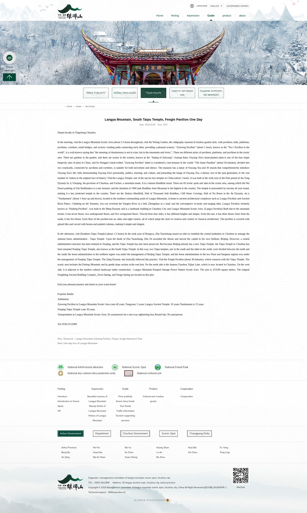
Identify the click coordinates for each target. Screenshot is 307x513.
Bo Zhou (160, 457)
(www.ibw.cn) (119, 492)
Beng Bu (65, 452)
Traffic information (125, 411)
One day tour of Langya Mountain (80, 343)
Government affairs (237, 6)
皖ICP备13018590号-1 (215, 487)
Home (159, 15)
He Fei (96, 447)
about (242, 15)
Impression (193, 15)
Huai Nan (97, 452)
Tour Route (90, 106)
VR (59, 411)
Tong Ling (225, 452)
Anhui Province (69, 447)
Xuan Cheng (131, 457)
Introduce (62, 396)
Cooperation (187, 396)
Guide (211, 15)
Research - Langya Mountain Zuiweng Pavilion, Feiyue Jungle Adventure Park (102, 338)
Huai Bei (192, 447)
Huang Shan (162, 447)
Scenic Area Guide (125, 401)
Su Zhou (129, 452)
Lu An (159, 452)
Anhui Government (70, 433)
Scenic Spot (168, 433)
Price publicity (125, 396)
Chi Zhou (192, 452)
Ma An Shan (99, 457)
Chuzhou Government (135, 433)
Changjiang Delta (199, 433)
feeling (175, 15)
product (227, 15)
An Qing (65, 457)
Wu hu (128, 447)
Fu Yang (224, 447)
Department (102, 433)
